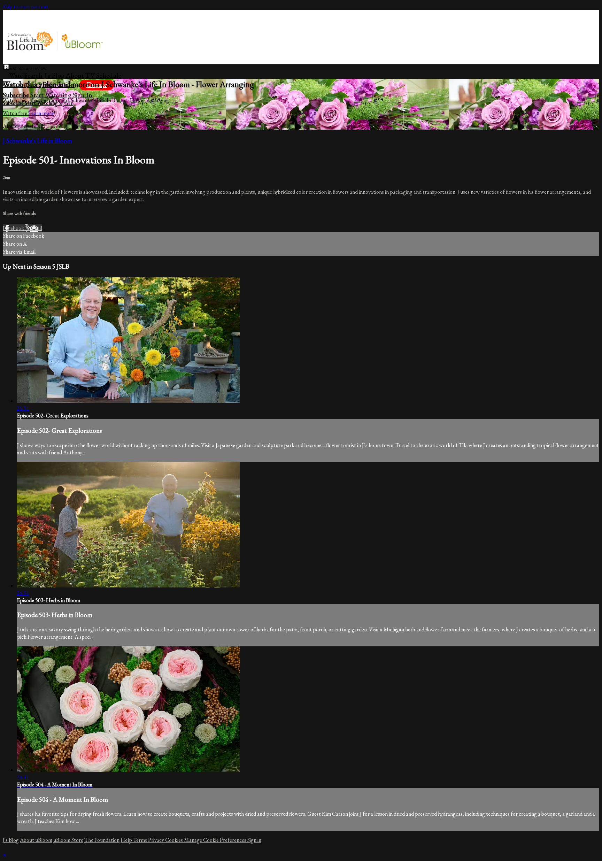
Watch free (15, 113)
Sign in (82, 94)
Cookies (174, 840)
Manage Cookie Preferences (215, 840)
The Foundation (101, 840)
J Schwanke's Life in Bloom (37, 140)
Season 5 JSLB (51, 266)
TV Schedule (103, 75)
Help (127, 840)
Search (34, 75)
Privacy (156, 840)
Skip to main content (25, 6)
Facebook (14, 228)
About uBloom (36, 840)
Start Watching (51, 94)
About (74, 75)
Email (36, 228)
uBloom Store (68, 840)
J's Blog (54, 75)
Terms (140, 840)
